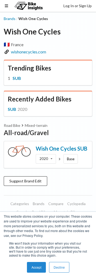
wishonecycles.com (28, 51)
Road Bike (12, 125)
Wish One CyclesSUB (61, 148)
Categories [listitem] (19, 203)
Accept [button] (36, 267)
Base (70, 159)
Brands (9, 18)
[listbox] (46, 159)
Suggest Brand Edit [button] (25, 181)
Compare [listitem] (55, 203)
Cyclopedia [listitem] (76, 203)
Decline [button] (59, 267)
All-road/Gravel (26, 132)
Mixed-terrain (36, 125)
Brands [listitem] (39, 203)
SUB (17, 78)
